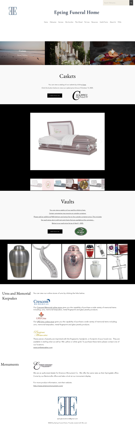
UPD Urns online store (45, 322)
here (84, 85)
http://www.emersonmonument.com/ (48, 386)
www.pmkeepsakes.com (42, 347)
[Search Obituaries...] (131, 2)
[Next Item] (101, 141)
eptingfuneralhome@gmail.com (67, 419)
